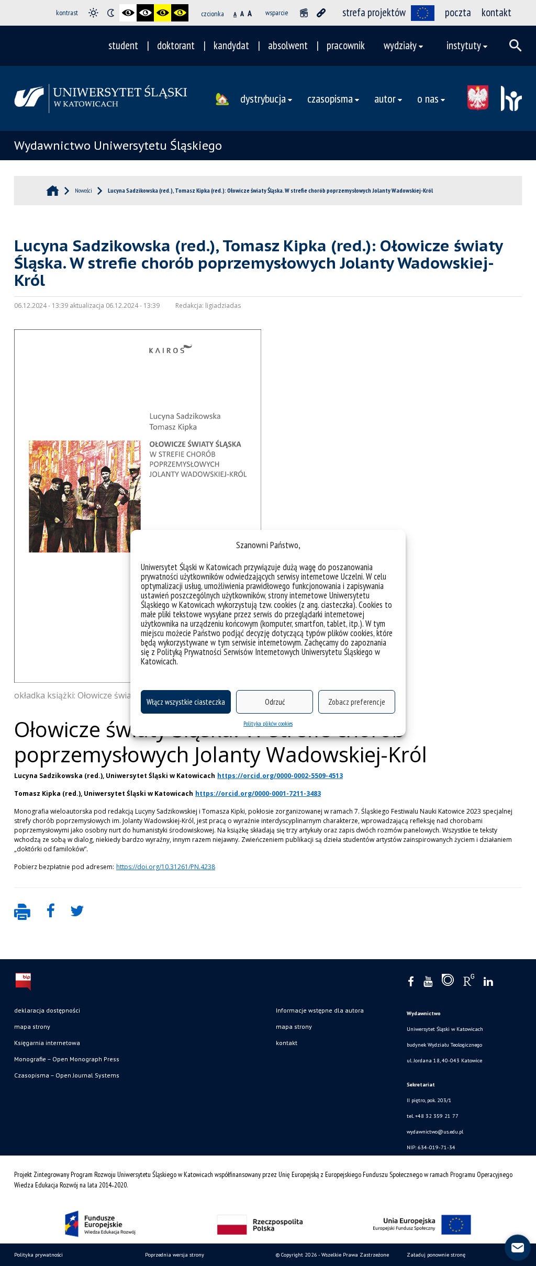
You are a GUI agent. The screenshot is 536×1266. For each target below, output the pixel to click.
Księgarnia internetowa (47, 1043)
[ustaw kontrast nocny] (110, 12)
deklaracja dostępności (47, 1010)
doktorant (176, 45)
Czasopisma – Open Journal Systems (66, 1075)
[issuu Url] (448, 982)
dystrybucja (263, 98)
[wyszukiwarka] (515, 45)
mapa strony (32, 1026)
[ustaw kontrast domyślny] (93, 12)
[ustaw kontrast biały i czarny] (145, 12)
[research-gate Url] (468, 982)
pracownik (346, 45)
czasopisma (330, 98)
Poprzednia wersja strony (174, 1254)
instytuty (463, 45)
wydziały (400, 45)
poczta (458, 12)
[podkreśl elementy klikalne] (321, 12)
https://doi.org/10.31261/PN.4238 (165, 866)
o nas (428, 98)
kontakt (496, 12)
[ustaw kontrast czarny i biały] (128, 12)
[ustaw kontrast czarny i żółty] (162, 12)
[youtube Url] (427, 982)
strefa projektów (374, 12)
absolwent (288, 45)
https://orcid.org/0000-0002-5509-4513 (280, 775)
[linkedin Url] (488, 982)
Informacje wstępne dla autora (320, 1010)
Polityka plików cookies (268, 723)
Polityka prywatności (38, 1254)
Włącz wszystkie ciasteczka (186, 702)
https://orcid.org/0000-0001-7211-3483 (258, 793)
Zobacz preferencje (356, 702)
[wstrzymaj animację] (303, 12)
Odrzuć (275, 702)
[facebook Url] (411, 982)
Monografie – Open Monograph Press (66, 1059)
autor (385, 98)
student (123, 45)
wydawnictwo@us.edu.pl (435, 1131)
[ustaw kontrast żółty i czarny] (179, 12)
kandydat (231, 45)
